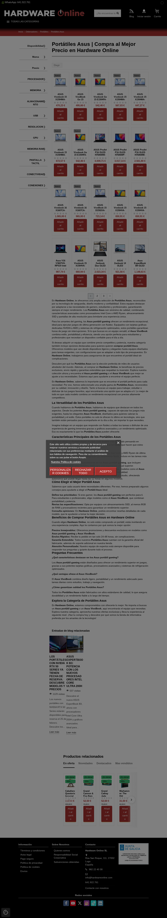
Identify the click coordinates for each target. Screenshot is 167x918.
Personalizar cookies (60, 471)
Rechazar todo (83, 471)
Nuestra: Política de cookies (66, 461)
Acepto (106, 471)
